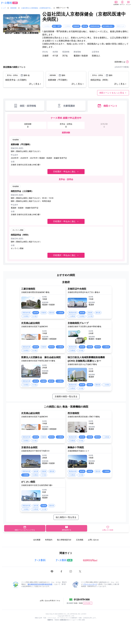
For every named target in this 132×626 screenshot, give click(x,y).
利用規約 (48, 539)
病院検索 (13, 8)
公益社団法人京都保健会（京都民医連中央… (36, 8)
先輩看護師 (69, 105)
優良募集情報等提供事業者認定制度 (40, 584)
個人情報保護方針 (64, 539)
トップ (3, 8)
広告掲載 (79, 539)
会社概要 (36, 539)
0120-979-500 (82, 599)
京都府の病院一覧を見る (66, 396)
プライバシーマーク (90, 584)
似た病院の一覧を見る (66, 517)
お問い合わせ (93, 539)
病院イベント (110, 105)
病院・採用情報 (28, 105)
